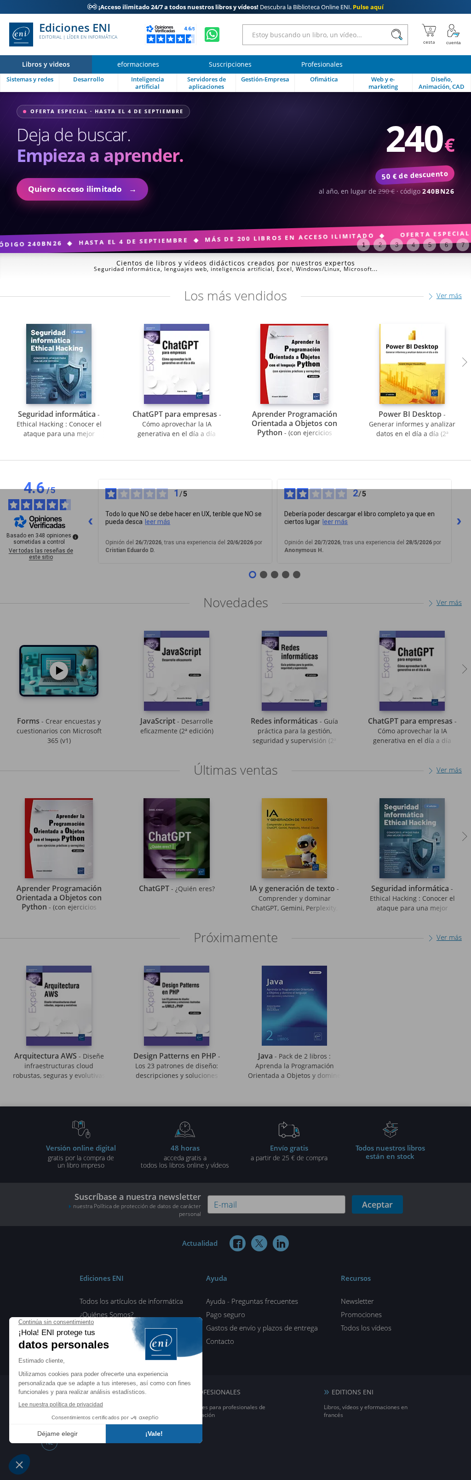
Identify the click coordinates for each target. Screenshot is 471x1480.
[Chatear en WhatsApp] (212, 34)
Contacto (220, 1341)
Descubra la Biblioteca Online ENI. (235, 7)
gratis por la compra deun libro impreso (81, 1156)
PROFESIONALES (215, 1392)
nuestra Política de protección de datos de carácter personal (137, 1210)
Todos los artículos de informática (131, 1301)
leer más (157, 521)
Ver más (449, 295)
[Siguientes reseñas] (459, 521)
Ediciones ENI (78, 31)
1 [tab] (363, 245)
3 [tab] (396, 245)
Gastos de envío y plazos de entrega (262, 1327)
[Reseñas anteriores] (90, 521)
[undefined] (75, 537)
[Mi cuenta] (453, 34)
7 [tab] (463, 245)
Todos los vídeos (366, 1327)
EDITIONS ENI (352, 1392)
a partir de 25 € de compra (289, 1152)
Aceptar (377, 1204)
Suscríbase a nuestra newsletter (137, 1204)
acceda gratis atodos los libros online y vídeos (185, 1156)
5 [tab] (429, 245)
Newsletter (357, 1301)
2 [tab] (380, 245)
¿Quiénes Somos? (106, 1314)
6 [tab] (446, 245)
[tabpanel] (235, 172)
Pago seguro (225, 1314)
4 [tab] (413, 245)
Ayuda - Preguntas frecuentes (252, 1301)
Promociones (361, 1314)
